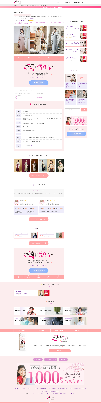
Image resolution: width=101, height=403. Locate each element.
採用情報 (76, 388)
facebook (63, 359)
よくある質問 (22, 388)
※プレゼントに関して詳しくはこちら (38, 77)
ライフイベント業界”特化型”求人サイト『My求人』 (64, 393)
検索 (84, 109)
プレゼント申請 (40, 330)
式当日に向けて (30, 388)
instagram (38, 359)
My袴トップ (23, 330)
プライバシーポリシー (62, 388)
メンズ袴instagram (51, 359)
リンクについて (82, 388)
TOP (18, 277)
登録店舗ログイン (55, 391)
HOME (16, 388)
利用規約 (54, 388)
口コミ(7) (28, 277)
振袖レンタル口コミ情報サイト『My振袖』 (42, 393)
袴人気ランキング (59, 330)
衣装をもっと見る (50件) (38, 175)
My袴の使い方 (60, 350)
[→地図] (32, 18)
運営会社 (70, 388)
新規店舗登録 (45, 391)
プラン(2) (48, 277)
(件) (31, 145)
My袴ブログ (78, 330)
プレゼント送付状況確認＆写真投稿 (43, 388)
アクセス (58, 277)
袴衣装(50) (38, 277)
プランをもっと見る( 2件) (38, 243)
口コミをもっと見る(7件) (38, 219)
